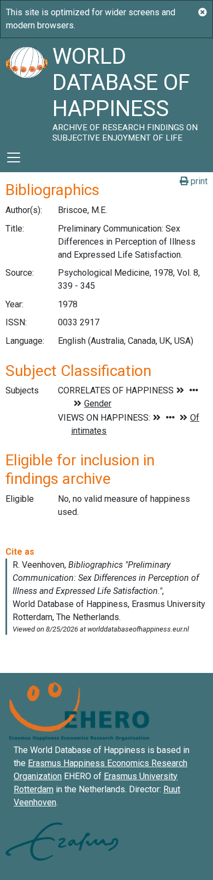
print (198, 181)
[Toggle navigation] (13, 157)
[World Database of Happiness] (26, 90)
